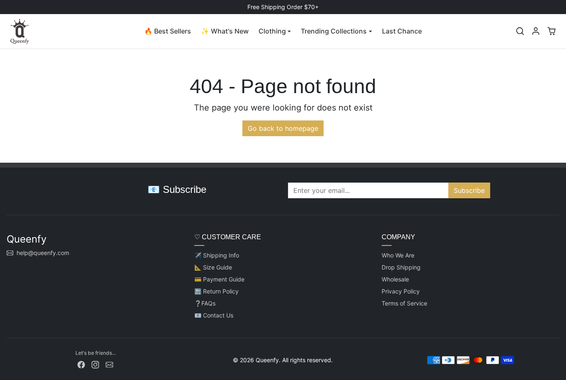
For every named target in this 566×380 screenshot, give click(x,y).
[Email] (109, 364)
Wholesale (395, 279)
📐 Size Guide (213, 267)
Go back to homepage (283, 128)
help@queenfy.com (43, 252)
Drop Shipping (401, 267)
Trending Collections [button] (334, 31)
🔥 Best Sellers (167, 31)
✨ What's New (225, 31)
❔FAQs (204, 303)
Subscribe (469, 190)
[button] (520, 31)
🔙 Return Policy (216, 291)
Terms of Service (404, 303)
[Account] (536, 31)
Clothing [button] (272, 31)
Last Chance (402, 31)
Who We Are (398, 255)
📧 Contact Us (213, 315)
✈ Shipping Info (216, 255)
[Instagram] (95, 364)
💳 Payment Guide (219, 279)
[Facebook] (81, 364)
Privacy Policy (401, 291)
